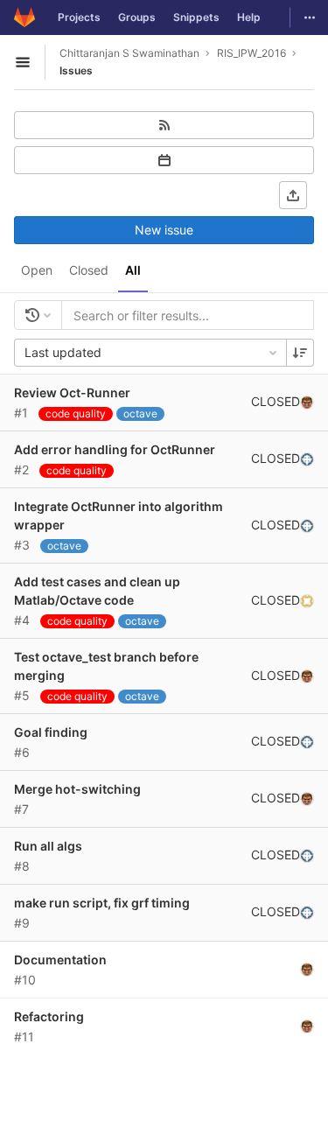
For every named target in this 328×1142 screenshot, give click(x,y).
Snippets (196, 17)
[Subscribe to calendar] (164, 160)
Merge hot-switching (77, 788)
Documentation (60, 959)
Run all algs (48, 845)
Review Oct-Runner (72, 392)
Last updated (62, 352)
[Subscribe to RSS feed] (164, 125)
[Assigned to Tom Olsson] (307, 458)
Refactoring (49, 1016)
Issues (76, 70)
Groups (137, 17)
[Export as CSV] (293, 195)
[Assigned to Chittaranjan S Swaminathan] (307, 401)
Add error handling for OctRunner (114, 449)
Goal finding (50, 732)
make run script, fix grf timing (102, 902)
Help (249, 17)
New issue (164, 229)
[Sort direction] (300, 353)
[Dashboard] (24, 17)
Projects (79, 17)
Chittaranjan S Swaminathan (129, 53)
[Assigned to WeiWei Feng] (307, 600)
